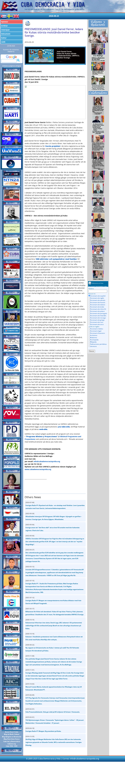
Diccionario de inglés (97, 298)
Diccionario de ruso (96, 322)
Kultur (3, 38)
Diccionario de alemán (97, 300)
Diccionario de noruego (98, 318)
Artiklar (4, 26)
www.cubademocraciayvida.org (38, 469)
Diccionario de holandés (98, 316)
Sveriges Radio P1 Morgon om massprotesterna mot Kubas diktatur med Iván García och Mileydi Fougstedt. (53, 600)
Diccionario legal (95, 331)
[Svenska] (10, 16)
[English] (16, 16)
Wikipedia (93, 342)
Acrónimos (93, 335)
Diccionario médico (96, 329)
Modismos (93, 338)
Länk (3, 42)
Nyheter (4, 22)
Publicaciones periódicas (98, 344)
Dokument (5, 34)
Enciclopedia (94, 340)
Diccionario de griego (97, 320)
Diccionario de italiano (97, 305)
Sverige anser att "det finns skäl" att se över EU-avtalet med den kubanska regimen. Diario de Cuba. (52, 528)
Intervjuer (5, 30)
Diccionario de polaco (97, 311)
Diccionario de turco (97, 324)
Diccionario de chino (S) (98, 309)
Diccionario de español (97, 296)
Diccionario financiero (97, 333)
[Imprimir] (28, 23)
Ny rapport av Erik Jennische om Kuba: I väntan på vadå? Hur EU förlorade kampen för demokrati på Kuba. (52, 648)
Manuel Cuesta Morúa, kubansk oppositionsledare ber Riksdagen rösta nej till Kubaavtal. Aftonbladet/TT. (54, 687)
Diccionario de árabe (97, 307)
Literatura (93, 346)
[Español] (3, 16)
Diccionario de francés (97, 302)
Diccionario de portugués (98, 313)
